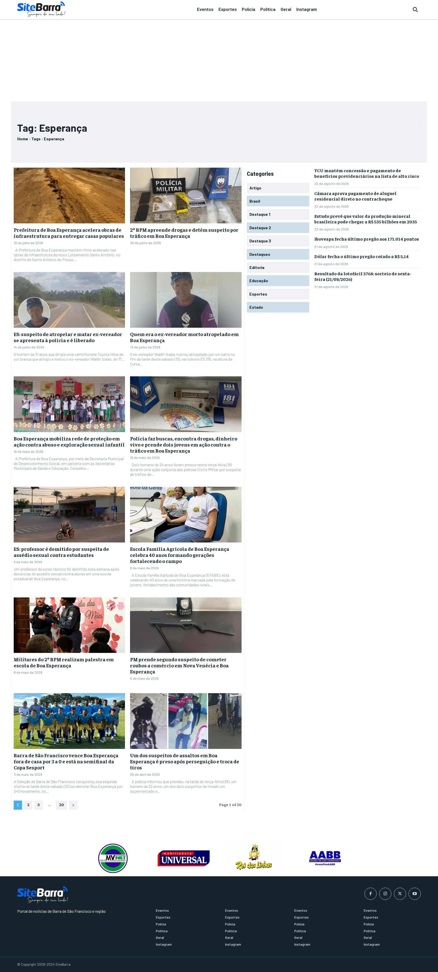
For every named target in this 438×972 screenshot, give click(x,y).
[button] (415, 9)
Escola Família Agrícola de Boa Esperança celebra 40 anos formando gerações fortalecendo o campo (179, 555)
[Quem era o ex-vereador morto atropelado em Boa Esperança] (185, 300)
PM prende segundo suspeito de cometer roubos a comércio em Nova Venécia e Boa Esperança (179, 665)
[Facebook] (370, 894)
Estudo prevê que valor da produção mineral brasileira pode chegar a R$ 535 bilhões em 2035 (365, 218)
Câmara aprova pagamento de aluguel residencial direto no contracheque (355, 196)
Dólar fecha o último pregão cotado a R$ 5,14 (361, 256)
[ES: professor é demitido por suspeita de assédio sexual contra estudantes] (69, 514)
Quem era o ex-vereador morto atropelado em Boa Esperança (184, 337)
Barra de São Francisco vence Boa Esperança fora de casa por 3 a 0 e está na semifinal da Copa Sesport (66, 761)
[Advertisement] (219, 58)
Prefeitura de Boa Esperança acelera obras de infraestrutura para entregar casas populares (69, 232)
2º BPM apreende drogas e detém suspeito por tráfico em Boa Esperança (184, 232)
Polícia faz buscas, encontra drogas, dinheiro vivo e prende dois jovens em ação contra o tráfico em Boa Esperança (183, 444)
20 (61, 804)
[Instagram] (385, 894)
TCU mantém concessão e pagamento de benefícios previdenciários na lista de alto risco (366, 173)
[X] (400, 894)
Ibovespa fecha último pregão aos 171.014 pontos (366, 239)
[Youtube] (415, 894)
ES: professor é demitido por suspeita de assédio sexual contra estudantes (61, 552)
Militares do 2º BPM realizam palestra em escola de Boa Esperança (64, 662)
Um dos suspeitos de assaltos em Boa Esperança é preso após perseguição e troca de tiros (184, 761)
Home (22, 138)
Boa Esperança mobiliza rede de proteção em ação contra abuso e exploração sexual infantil (69, 441)
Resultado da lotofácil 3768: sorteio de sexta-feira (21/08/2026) (362, 276)
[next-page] (73, 805)
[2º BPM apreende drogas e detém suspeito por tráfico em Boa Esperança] (185, 195)
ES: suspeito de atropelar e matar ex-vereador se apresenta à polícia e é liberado (68, 337)
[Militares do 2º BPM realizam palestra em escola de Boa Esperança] (69, 625)
